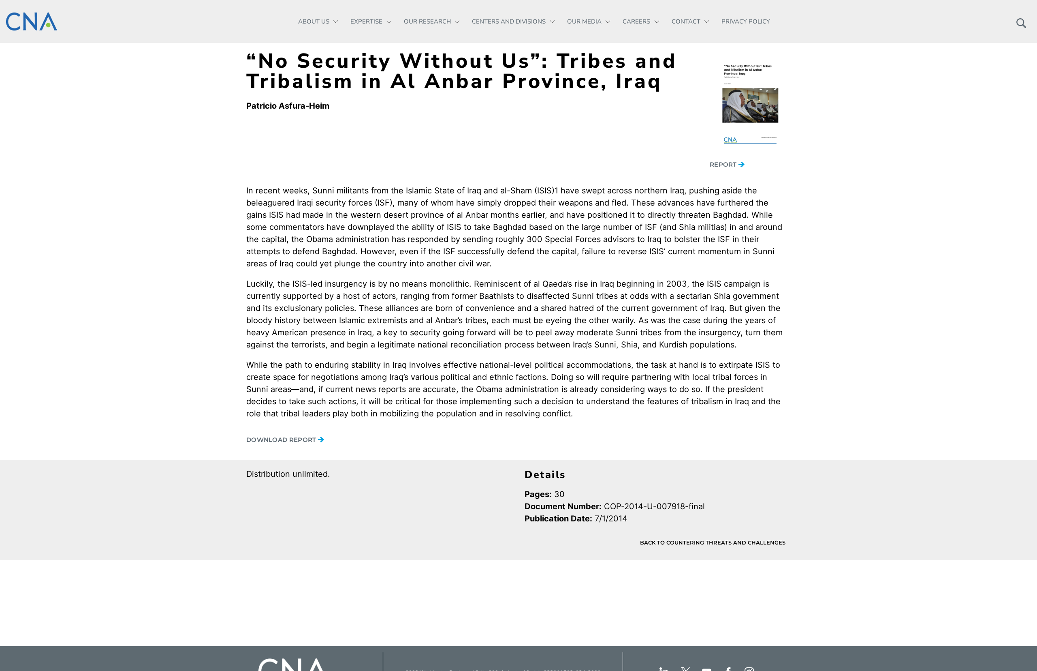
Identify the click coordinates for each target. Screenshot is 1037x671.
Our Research (427, 21)
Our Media (584, 21)
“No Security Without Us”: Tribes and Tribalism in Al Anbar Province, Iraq (461, 71)
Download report (282, 440)
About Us (313, 21)
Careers (636, 21)
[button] (1021, 21)
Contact (686, 21)
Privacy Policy (745, 21)
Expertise (366, 21)
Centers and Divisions (509, 21)
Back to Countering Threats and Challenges (712, 542)
